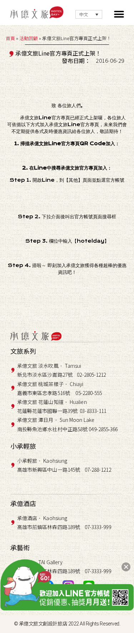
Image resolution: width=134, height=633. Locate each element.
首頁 (10, 38)
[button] (119, 14)
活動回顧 (28, 38)
